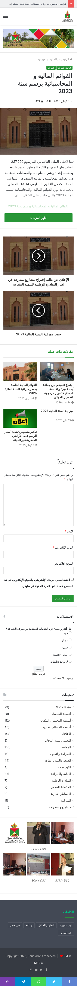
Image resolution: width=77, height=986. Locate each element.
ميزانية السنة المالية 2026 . (57, 413)
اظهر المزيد (39, 218)
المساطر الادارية (60, 794)
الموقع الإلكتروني (64, 563)
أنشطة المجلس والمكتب (55, 720)
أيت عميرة (65, 925)
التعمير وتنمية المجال (58, 740)
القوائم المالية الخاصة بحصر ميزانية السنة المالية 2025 (21, 389)
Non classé (63, 707)
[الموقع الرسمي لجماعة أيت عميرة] (67, 16)
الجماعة (66, 747)
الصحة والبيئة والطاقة (57, 760)
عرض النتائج (38, 673)
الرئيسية (64, 59)
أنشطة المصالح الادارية (57, 727)
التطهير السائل (46, 925)
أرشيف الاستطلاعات (62, 678)
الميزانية (51, 68)
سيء (65, 647)
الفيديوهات (64, 767)
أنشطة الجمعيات (60, 714)
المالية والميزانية (47, 59)
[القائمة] (5, 16)
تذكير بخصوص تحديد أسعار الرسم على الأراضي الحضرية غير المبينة (20, 436)
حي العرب (66, 932)
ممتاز (65, 640)
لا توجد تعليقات (59, 661)
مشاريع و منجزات (60, 807)
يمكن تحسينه (60, 654)
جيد (66, 633)
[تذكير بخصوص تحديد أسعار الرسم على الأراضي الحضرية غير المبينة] (20, 418)
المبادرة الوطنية (61, 780)
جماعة (29, 925)
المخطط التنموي (61, 787)
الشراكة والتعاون (60, 754)
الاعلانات (66, 734)
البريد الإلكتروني (63, 547)
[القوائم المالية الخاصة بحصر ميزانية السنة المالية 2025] (20, 371)
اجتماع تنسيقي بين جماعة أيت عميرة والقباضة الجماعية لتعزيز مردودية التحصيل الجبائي (58, 391)
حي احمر (15, 925)
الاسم (69, 531)
